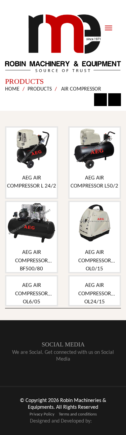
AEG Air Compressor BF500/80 (31, 260)
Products (40, 89)
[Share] (114, 99)
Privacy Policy (42, 414)
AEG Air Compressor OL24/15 (94, 293)
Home (12, 89)
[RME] (63, 43)
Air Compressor (80, 89)
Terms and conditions (78, 414)
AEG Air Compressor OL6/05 (31, 293)
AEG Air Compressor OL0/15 (94, 260)
